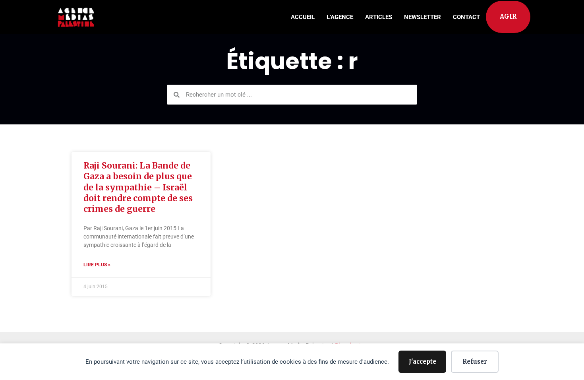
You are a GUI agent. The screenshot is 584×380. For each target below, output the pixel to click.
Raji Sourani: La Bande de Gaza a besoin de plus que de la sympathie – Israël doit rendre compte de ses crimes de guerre (138, 187)
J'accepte (422, 361)
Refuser (474, 361)
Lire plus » (96, 265)
